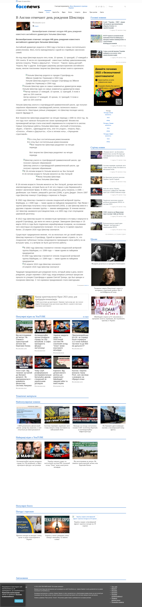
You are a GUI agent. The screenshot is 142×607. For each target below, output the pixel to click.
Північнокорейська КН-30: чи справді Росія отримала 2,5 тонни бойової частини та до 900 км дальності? (80, 340)
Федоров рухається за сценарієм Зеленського (108, 264)
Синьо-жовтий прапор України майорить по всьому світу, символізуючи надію (114, 53)
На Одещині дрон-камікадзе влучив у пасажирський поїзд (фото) (113, 428)
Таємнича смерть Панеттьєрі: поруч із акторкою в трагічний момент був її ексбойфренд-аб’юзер (108, 290)
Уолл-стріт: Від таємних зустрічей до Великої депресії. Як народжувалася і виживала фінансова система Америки (24, 378)
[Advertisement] (70, 485)
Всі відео (86, 317)
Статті (48, 12)
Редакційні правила (118, 602)
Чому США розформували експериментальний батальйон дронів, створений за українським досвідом (43, 377)
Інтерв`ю (77, 12)
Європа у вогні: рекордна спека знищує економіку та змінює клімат (57, 537)
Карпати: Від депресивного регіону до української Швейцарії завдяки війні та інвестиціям (60, 377)
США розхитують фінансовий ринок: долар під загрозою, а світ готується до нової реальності (29, 428)
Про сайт (114, 586)
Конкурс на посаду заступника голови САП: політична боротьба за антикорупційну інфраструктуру (85, 428)
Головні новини (98, 17)
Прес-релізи (93, 12)
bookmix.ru (86, 285)
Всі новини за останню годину (116, 234)
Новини (40, 12)
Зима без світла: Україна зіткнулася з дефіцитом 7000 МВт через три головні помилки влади (114, 190)
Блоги (70, 12)
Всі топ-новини (121, 62)
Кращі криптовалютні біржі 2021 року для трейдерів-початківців (56, 297)
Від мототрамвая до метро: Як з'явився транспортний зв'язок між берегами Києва (23, 340)
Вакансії (114, 588)
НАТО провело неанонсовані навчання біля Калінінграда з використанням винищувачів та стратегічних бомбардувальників (114, 39)
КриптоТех (56, 12)
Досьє (85, 12)
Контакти (114, 592)
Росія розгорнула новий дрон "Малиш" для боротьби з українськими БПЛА (112, 225)
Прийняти (19, 601)
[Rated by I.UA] (25, 586)
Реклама (114, 590)
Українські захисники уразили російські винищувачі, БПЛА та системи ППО (113, 202)
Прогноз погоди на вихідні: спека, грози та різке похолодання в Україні (29, 537)
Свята (102, 12)
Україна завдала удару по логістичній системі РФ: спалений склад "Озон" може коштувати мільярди (60, 342)
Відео (63, 12)
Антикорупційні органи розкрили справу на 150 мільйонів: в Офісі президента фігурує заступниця (43, 341)
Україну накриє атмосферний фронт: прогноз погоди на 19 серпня (85, 524)
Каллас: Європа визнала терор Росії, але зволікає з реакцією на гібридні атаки (80, 375)
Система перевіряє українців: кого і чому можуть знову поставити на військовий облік (114, 167)
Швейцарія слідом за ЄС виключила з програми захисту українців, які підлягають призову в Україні (108, 319)
